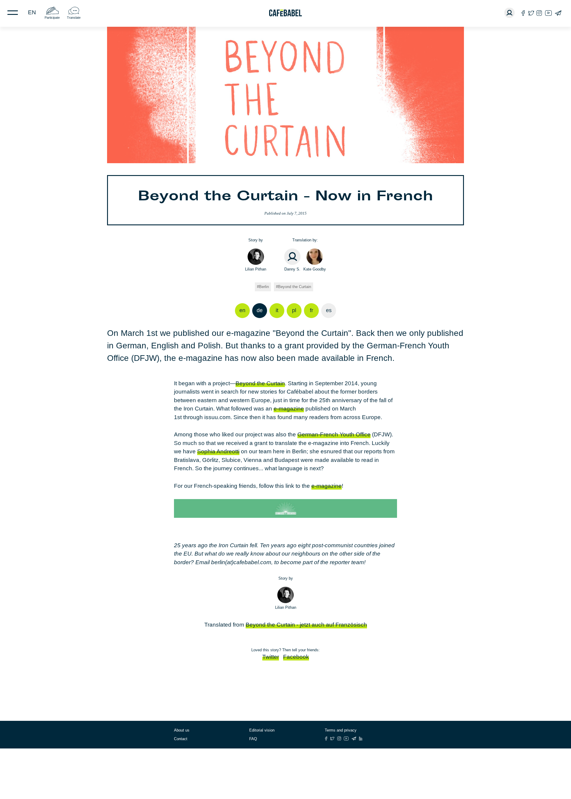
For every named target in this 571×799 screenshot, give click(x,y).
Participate (52, 17)
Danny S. (292, 269)
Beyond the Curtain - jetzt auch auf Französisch (306, 625)
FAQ (253, 739)
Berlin (264, 286)
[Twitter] (531, 13)
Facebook (296, 657)
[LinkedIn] (361, 738)
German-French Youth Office (334, 434)
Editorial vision (261, 730)
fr (311, 310)
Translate (74, 17)
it (277, 310)
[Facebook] (523, 13)
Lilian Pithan (255, 269)
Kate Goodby (314, 269)
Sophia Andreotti (218, 451)
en (32, 12)
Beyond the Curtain (294, 286)
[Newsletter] (558, 13)
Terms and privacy (341, 730)
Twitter (270, 657)
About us (181, 730)
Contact (180, 739)
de (260, 310)
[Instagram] (539, 13)
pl (294, 310)
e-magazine (289, 408)
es (329, 310)
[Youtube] (548, 13)
